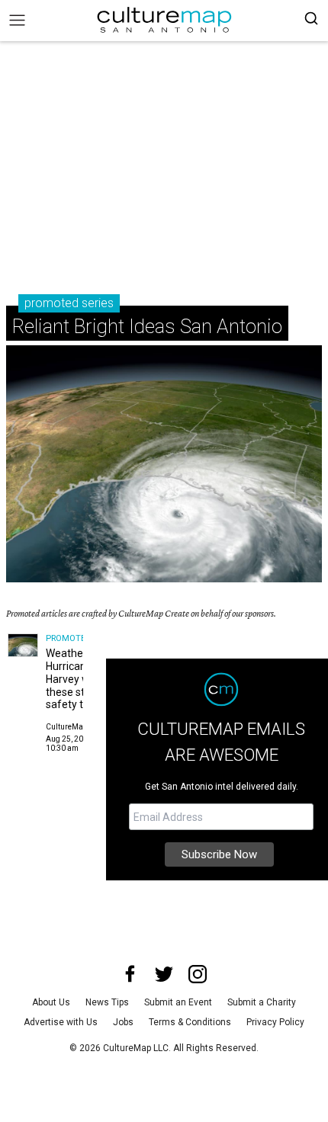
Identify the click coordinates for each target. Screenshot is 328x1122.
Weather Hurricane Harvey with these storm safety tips (75, 678)
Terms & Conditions (190, 1022)
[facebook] (130, 974)
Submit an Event (178, 1002)
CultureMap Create (79, 727)
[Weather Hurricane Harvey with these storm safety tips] (23, 645)
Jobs (123, 1022)
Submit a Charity (261, 1002)
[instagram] (197, 974)
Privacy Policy (275, 1022)
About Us (51, 1002)
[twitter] (164, 974)
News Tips (107, 1002)
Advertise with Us (61, 1022)
